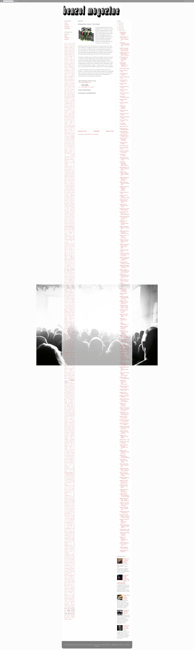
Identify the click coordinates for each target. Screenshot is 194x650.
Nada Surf (71, 346)
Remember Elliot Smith (68, 393)
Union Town (71, 578)
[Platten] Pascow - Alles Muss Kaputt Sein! (124, 183)
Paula (65, 369)
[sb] (83, 87)
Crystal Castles (69, 146)
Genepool (71, 222)
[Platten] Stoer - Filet (125, 439)
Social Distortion (72, 430)
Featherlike (73, 203)
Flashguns (66, 210)
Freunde (66, 39)
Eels (66, 189)
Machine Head (72, 306)
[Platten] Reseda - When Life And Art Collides (124, 474)
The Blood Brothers (69, 479)
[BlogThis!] (83, 85)
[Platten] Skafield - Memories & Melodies (124, 327)
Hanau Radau (67, 233)
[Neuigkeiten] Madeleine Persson (123, 33)
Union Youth (66, 579)
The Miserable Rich (69, 523)
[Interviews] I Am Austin (124, 90)
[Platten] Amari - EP (124, 351)
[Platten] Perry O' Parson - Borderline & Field (124, 196)
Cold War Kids (69, 140)
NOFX (65, 346)
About (65, 35)
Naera (65, 348)
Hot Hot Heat (70, 246)
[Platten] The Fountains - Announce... (123, 404)
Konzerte (66, 24)
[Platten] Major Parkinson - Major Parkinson (124, 452)
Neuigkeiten (67, 28)
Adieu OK (71, 53)
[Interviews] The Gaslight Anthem (124, 132)
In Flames (71, 255)
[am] (72, 607)
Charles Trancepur (68, 129)
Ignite (65, 255)
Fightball (73, 207)
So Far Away (68, 429)
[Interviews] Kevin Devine (124, 111)
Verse (71, 585)
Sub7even (73, 449)
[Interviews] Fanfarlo (124, 68)
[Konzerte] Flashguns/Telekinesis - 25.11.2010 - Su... (125, 44)
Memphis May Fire (68, 321)
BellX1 (69, 86)
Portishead (66, 383)
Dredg (69, 180)
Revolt (70, 395)
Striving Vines (67, 448)
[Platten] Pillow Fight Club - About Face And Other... (124, 427)
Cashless (71, 127)
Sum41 (67, 453)
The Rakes (68, 529)
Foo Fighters (70, 215)
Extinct (72, 199)
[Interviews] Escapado (123, 155)
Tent (65, 463)
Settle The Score (71, 409)
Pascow (71, 368)
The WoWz (71, 548)
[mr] (74, 611)
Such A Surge (66, 452)
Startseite (96, 131)
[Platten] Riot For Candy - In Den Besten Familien (124, 306)
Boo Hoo (66, 104)
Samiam (65, 403)
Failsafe (65, 200)
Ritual (72, 396)
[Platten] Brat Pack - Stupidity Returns (126, 597)
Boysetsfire (69, 109)
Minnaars (66, 326)
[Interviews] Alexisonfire (123, 124)
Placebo (65, 380)
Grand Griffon (72, 228)
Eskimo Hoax (70, 196)
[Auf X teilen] (85, 85)
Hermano (66, 242)
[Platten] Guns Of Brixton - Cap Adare (124, 315)
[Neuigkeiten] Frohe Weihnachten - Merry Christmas (124, 54)
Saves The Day (72, 403)
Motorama (66, 341)
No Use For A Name (68, 355)
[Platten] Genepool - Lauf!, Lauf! (124, 390)
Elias (65, 192)
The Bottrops (68, 482)
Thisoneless (66, 552)
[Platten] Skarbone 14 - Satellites (124, 424)
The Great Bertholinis (68, 511)
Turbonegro (69, 572)
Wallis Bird (66, 589)
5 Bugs (70, 50)
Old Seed (68, 359)
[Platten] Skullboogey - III (124, 324)
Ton (66, 559)
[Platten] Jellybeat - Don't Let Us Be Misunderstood (124, 49)
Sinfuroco (66, 418)
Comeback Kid (67, 142)
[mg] (69, 611)
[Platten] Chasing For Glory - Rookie (124, 311)
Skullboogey (71, 422)
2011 (120, 27)
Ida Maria (71, 253)
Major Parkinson (67, 312)
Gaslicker (71, 220)
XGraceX (71, 605)
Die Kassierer (67, 169)
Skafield (71, 419)
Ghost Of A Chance (68, 223)
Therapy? (66, 549)
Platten (86, 87)
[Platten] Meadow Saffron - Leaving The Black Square (124, 516)
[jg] (65, 611)
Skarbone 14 (67, 420)
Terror (65, 465)
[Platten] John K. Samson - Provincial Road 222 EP (124, 222)
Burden (73, 116)
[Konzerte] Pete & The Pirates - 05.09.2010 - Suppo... (124, 59)
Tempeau (71, 462)
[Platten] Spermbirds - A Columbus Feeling (124, 217)
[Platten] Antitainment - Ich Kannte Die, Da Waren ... (124, 285)
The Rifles (71, 532)
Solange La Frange (69, 432)
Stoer (71, 445)
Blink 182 (69, 96)
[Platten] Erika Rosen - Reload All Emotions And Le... (124, 173)
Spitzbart (71, 440)
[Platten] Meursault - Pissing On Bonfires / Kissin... (124, 232)
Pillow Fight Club (68, 378)
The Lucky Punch (69, 521)
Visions (67, 588)
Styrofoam (66, 449)
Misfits (65, 329)
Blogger (97, 646)
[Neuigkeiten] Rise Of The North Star (126, 612)
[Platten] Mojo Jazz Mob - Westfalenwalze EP (124, 369)
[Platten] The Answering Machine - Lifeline (126, 560)
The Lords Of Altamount (70, 518)
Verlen (65, 585)
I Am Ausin (70, 249)
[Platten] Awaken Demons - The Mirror (124, 486)
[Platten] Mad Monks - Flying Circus (125, 512)
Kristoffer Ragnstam (68, 291)
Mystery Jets (72, 344)
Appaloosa (66, 67)
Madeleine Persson (68, 311)
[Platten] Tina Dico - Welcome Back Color (124, 241)
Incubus (65, 256)
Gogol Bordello (67, 226)
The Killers (72, 515)
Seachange (71, 408)
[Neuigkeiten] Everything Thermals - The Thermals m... (124, 64)
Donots (67, 179)
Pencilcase (71, 369)
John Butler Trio (71, 273)
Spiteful (67, 440)
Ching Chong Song (68, 132)
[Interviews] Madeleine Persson (123, 107)
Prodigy (65, 386)
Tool (67, 561)
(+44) (65, 43)
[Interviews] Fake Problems (124, 74)
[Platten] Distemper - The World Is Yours (125, 544)
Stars (72, 443)
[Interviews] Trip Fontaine (123, 143)
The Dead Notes (67, 491)
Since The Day (69, 416)
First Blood (69, 209)
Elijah (69, 192)
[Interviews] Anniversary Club (124, 97)
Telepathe (66, 462)
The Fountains (68, 499)
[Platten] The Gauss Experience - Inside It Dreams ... (124, 341)
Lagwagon (71, 292)
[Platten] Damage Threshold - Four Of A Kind (124, 432)
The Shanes (68, 536)
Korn (65, 289)
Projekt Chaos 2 (72, 386)
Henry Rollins (69, 240)
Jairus (71, 262)
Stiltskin (65, 445)
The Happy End (67, 512)
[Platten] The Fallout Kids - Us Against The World (124, 409)
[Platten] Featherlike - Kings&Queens (124, 349)
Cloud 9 (67, 137)
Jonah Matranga (72, 278)
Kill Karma (73, 285)
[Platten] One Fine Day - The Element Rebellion (125, 213)
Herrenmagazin (67, 243)
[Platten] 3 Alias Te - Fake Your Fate (124, 280)
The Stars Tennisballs (70, 539)
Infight (71, 256)
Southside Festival (68, 436)
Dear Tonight (70, 157)
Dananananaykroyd (68, 152)
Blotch (68, 99)
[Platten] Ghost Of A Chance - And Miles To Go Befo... (124, 246)
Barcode (71, 79)
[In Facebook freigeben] (86, 85)
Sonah (67, 435)
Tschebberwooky (69, 569)
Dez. (121, 30)
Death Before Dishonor (68, 159)
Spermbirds (72, 439)
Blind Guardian (67, 94)
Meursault (66, 322)
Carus (67, 127)
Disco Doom (68, 173)
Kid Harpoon (66, 285)
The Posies (67, 526)
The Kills (67, 516)
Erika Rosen (69, 193)
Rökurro (71, 402)
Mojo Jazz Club (67, 335)
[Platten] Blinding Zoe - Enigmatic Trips (124, 508)
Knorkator (73, 286)
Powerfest (71, 385)
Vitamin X (71, 588)
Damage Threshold (68, 150)
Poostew (71, 382)
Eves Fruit (66, 199)
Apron (68, 69)
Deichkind (66, 160)
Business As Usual (69, 117)
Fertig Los (73, 206)
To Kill (72, 555)
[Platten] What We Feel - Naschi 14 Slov (124, 465)
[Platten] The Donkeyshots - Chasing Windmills (125, 456)
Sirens (71, 418)
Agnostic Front (67, 54)
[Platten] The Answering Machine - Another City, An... (125, 358)
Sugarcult (73, 452)
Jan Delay (73, 263)
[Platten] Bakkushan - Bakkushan (124, 478)
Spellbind (66, 439)
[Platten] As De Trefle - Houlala (124, 393)
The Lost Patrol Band (70, 519)
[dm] (65, 608)
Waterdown (71, 591)
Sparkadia (66, 438)
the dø (73, 617)
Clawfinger (73, 136)
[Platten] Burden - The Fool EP (124, 417)
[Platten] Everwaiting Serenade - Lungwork (124, 534)
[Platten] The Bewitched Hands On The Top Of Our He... (124, 276)
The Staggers (72, 538)
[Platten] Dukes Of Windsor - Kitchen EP (124, 228)
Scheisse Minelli (69, 405)
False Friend (69, 202)
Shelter (69, 412)
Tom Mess (73, 558)
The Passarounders (68, 525)
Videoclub (73, 586)
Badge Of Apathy (68, 77)
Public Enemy (68, 388)
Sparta (71, 438)
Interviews (66, 26)
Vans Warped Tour (68, 584)
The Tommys (70, 546)
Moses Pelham (67, 338)
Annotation (69, 64)
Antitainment (70, 66)
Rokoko (71, 399)
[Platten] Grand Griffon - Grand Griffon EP (124, 302)
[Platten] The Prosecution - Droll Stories (123, 290)
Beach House (72, 80)
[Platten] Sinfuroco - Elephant (124, 551)
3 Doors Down (67, 49)
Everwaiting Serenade (68, 197)
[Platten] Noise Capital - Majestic (124, 346)
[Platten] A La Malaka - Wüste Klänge (124, 436)
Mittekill (73, 331)
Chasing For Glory (68, 130)
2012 (120, 25)
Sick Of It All (72, 415)
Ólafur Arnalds (68, 619)
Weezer (65, 594)
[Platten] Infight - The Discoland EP (124, 378)
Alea (74, 54)
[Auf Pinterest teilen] (87, 85)
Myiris (67, 344)
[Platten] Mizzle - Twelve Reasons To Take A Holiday (124, 495)
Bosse (67, 107)
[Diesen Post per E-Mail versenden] (82, 85)
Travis (73, 565)
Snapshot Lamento (71, 428)
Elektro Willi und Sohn (68, 190)
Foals (65, 215)
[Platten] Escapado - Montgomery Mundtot (124, 179)
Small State (68, 426)
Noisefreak (66, 358)
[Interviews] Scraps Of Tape (124, 93)
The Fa (70, 496)
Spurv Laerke (67, 443)
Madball (71, 309)
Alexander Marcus (68, 57)
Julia (65, 280)
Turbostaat (66, 574)
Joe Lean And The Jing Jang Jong (69, 272)
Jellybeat (71, 268)
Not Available (72, 358)
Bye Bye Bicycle (67, 119)
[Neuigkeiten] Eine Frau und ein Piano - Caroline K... (124, 38)
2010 (120, 29)
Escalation (66, 195)
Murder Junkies (72, 342)
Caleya (65, 122)
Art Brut (71, 70)
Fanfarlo (66, 203)
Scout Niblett (66, 406)
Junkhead (71, 280)
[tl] (74, 613)
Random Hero (70, 392)
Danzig (73, 153)
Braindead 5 (66, 110)
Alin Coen (73, 59)
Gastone (66, 222)
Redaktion (66, 37)
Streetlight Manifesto (68, 446)
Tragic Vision (72, 562)
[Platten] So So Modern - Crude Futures (124, 332)
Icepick (65, 252)
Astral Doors (66, 73)
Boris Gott (73, 106)
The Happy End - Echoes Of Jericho (125, 263)
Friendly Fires (68, 217)
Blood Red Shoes (71, 97)
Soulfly (71, 435)
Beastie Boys (67, 83)
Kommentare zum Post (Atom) (91, 134)
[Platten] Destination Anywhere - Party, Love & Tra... (124, 266)
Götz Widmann (69, 232)
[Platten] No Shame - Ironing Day (124, 387)
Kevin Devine (70, 283)
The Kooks (73, 516)
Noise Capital (67, 356)
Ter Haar (71, 463)
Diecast (73, 170)
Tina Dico (67, 555)
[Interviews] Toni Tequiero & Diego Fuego (124, 158)
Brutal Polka (71, 114)
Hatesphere (66, 235)
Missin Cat (71, 329)
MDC (67, 306)
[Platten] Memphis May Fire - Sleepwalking (124, 490)
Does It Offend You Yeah (69, 177)
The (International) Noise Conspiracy (69, 467)
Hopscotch (66, 245)
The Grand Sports (69, 509)
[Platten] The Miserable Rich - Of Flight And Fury (125, 336)
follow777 (122, 644)
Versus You (66, 586)
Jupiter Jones (67, 282)
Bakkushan (66, 79)
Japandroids (68, 265)
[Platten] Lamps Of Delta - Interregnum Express (124, 521)
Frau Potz (73, 216)
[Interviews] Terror (124, 126)
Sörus (65, 458)
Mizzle (67, 332)
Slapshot (66, 423)
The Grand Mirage (71, 508)
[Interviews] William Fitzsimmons (124, 151)
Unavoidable (71, 575)
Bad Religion (71, 76)
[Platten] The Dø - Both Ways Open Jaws (126, 627)
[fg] (68, 610)
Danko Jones (67, 153)
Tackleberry (71, 458)
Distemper (71, 175)
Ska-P (65, 419)
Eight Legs (71, 189)
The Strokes (68, 541)
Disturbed (71, 176)
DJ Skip (71, 149)
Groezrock (68, 229)
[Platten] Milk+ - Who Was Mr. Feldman (125, 530)
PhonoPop (71, 376)
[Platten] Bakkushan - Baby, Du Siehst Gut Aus (124, 526)
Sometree (73, 433)
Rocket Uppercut (67, 398)
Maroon (65, 316)
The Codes (72, 485)
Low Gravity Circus (71, 305)
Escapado (72, 195)
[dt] (70, 608)
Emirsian (73, 192)
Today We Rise (67, 556)
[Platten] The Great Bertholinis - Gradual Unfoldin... (124, 188)
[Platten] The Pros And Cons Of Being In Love (124, 482)
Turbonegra (72, 571)
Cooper (69, 143)
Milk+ (67, 325)
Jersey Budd (66, 269)
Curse (65, 147)
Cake (67, 120)
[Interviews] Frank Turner (124, 120)
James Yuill (66, 263)
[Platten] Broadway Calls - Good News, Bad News (124, 499)
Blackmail (71, 93)
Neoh (71, 351)
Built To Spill (67, 116)
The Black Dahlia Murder (69, 478)
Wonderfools (72, 601)
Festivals (67, 207)
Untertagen (73, 579)
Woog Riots (69, 602)
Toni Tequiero (72, 559)
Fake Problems (72, 200)
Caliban (71, 122)
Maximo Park (71, 318)
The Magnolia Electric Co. (69, 522)
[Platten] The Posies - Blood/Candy (124, 209)
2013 (120, 23)
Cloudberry (72, 137)
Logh (67, 299)
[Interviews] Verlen (124, 145)
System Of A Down (69, 456)
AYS (66, 53)
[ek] (74, 608)
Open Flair (68, 362)
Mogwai (71, 334)
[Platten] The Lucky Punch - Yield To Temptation (124, 504)
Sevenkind (68, 410)
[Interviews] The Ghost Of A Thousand (123, 139)
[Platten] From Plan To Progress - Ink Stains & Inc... (124, 254)
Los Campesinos (71, 302)
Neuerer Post (82, 131)
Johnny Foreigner (67, 276)
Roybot (65, 400)
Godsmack (71, 225)
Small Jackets (72, 425)
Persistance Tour (67, 372)
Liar (72, 296)
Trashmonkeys (67, 565)
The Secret (72, 535)
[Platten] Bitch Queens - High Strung (124, 461)
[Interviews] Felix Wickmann (124, 81)
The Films (73, 498)
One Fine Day (72, 361)
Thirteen (71, 551)
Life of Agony (66, 298)
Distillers (66, 176)
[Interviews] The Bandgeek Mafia (124, 129)
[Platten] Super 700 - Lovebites (125, 442)
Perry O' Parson (68, 371)
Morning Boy (70, 336)
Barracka (66, 80)
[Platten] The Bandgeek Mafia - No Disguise (124, 364)
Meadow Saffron (68, 319)
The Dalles (71, 489)
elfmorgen (72, 614)
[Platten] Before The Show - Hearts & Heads (124, 169)
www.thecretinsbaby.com (84, 82)
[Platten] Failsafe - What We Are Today (124, 201)
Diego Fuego (68, 172)
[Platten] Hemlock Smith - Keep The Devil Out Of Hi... (124, 469)
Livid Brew (73, 298)
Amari (67, 60)
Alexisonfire (66, 59)
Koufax (71, 289)
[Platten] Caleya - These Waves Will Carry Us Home (124, 271)
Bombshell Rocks (69, 103)
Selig (65, 409)
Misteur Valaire (67, 331)
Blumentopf (73, 100)
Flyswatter (71, 213)
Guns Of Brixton (71, 230)
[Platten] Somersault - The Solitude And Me (124, 259)
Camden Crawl (68, 123)
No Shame (71, 354)
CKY (74, 119)
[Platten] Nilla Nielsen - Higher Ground (124, 205)
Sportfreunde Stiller (68, 442)
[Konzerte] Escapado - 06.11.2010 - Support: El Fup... (124, 163)
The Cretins (91, 87)
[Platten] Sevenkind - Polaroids (125, 396)
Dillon (74, 172)
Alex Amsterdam (69, 56)
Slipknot (65, 425)
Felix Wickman (68, 205)
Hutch (65, 249)
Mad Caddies (68, 308)
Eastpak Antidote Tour (70, 187)
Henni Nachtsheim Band (70, 239)
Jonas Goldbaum (69, 279)
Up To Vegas (68, 581)
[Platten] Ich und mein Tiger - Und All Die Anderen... (124, 413)
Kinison (67, 286)
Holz (72, 243)
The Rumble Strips (67, 533)
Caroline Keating (71, 126)
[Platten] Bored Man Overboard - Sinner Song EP (124, 400)
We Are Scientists (68, 592)
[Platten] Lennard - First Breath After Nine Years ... (124, 297)
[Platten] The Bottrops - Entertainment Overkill (124, 539)
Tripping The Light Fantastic (69, 568)
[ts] (67, 614)
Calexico (71, 120)
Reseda (65, 395)
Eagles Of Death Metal (70, 186)
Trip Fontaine (69, 566)
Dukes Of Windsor (71, 185)
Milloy (72, 325)
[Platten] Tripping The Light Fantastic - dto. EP (124, 446)
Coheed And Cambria (70, 139)
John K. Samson (69, 275)
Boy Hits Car (72, 107)
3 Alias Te (71, 47)
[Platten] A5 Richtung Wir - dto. (124, 320)
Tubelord (66, 571)
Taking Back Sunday (68, 459)
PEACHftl (66, 366)
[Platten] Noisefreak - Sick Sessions (124, 420)
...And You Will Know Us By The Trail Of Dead (69, 45)
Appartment (72, 67)
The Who (66, 548)
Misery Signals (70, 328)
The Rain (73, 528)
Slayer (71, 423)
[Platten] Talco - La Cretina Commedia (124, 236)
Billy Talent (67, 92)
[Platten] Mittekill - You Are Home (124, 548)
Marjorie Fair (70, 315)
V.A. (72, 582)
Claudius (67, 136)
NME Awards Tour (69, 345)
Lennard (68, 295)
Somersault (66, 433)
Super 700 (73, 455)
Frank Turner (66, 216)
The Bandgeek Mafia (68, 473)
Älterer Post (110, 131)
